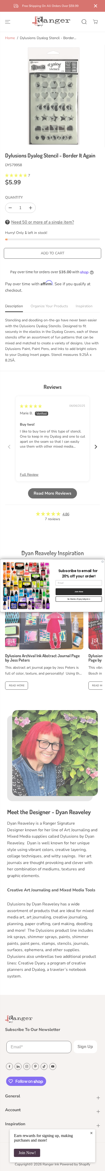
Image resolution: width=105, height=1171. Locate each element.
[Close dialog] (102, 561)
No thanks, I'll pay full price (79, 599)
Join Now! (27, 1153)
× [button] (91, 1133)
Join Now (78, 591)
